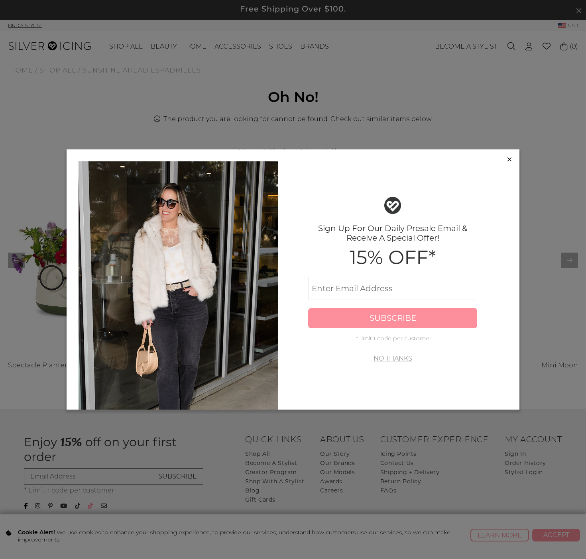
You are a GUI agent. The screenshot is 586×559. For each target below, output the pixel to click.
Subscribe (393, 318)
